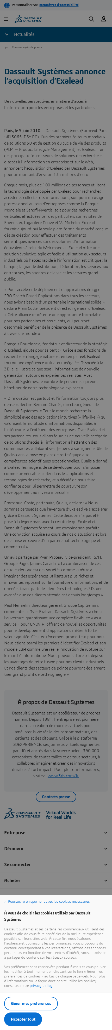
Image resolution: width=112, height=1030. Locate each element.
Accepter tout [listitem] (23, 1019)
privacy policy (41, 986)
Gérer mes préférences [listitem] (31, 1004)
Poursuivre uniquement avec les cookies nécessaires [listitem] (49, 901)
